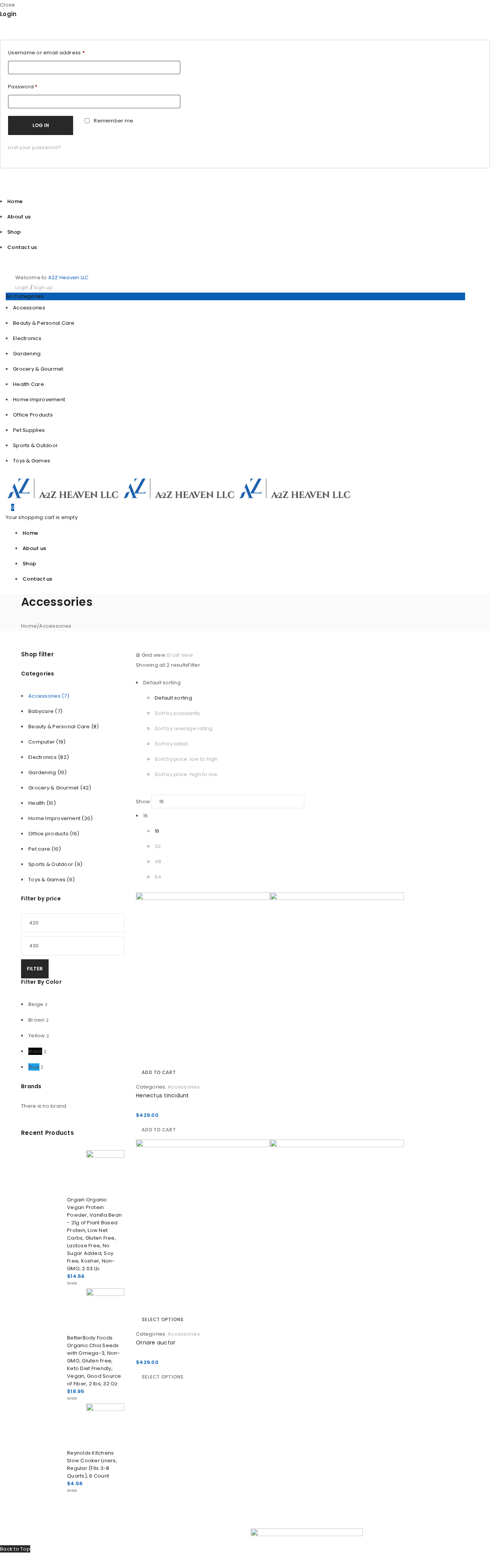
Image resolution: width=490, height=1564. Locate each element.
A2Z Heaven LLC (68, 277)
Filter (35, 968)
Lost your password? (34, 147)
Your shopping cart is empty (42, 517)
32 (158, 846)
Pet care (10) (44, 849)
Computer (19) (46, 741)
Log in (41, 125)
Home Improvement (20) (60, 818)
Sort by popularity (177, 713)
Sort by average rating (184, 728)
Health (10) (42, 803)
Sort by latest (171, 743)
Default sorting (173, 697)
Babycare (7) (45, 711)
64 (158, 876)
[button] (158, 1072)
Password (23, 86)
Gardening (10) (47, 772)
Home (29, 626)
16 (157, 831)
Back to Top (15, 1549)
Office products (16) (53, 833)
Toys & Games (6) (51, 879)
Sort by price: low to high (186, 759)
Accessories (184, 1086)
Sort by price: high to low (186, 774)
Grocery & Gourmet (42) (59, 787)
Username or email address (46, 52)
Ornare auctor (155, 1342)
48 (158, 861)
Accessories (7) (48, 696)
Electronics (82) (48, 757)
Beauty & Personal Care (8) (63, 726)
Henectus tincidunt (162, 1095)
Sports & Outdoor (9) (55, 864)
